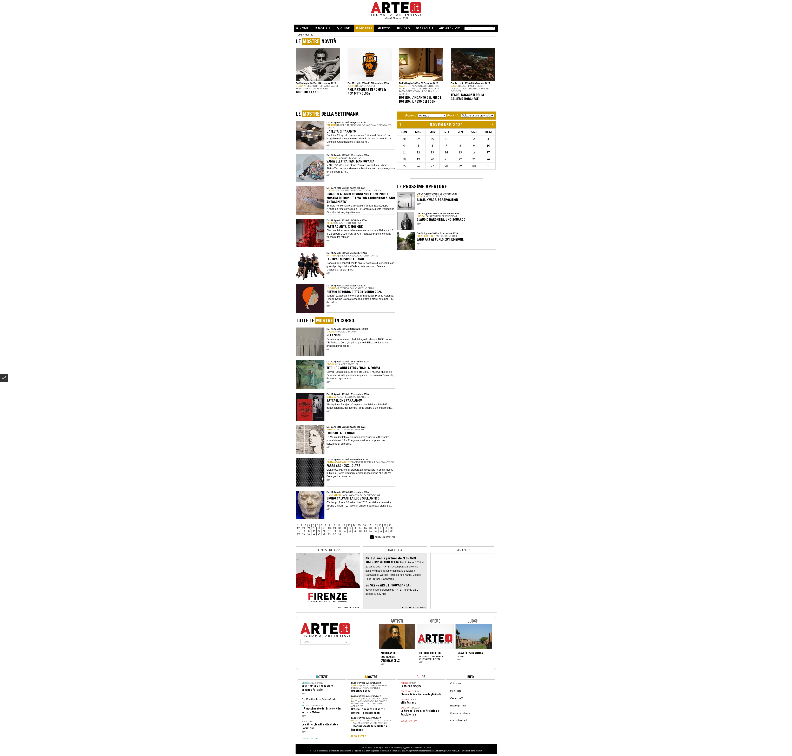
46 (324, 531)
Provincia (453, 115)
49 (339, 531)
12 (344, 525)
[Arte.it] (396, 8)
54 (365, 531)
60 (298, 534)
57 (381, 531)
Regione (410, 115)
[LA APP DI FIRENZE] (328, 608)
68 (339, 534)
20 (385, 525)
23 (303, 528)
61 (303, 534)
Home (304, 28)
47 (329, 531)
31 (345, 528)
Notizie (324, 28)
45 (319, 531)
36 (370, 528)
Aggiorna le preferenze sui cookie (417, 748)
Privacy (388, 748)
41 (298, 531)
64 (319, 534)
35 (365, 528)
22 (298, 528)
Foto (386, 28)
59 (391, 531)
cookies (397, 748)
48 (334, 531)
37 (376, 528)
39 (386, 528)
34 (360, 528)
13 (349, 525)
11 (339, 525)
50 (345, 531)
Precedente (401, 124)
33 (355, 528)
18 (375, 525)
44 (314, 531)
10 (333, 525)
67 (334, 534)
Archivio (452, 28)
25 (314, 528)
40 (391, 528)
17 (369, 525)
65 (324, 534)
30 (339, 528)
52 (355, 531)
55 (370, 531)
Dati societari (366, 748)
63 (314, 534)
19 (380, 525)
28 (329, 528)
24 (309, 528)
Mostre (365, 28)
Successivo (492, 124)
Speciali (426, 28)
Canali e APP (456, 698)
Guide (345, 28)
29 (334, 528)
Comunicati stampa (460, 713)
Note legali (378, 748)
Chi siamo (455, 683)
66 (329, 534)
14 (354, 525)
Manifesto (455, 690)
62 (309, 534)
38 (381, 528)
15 (359, 525)
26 (319, 528)
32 (350, 528)
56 (376, 531)
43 (309, 531)
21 (390, 525)
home (299, 34)
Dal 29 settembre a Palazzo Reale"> (321, 706)
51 (350, 531)
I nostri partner (458, 705)
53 (360, 531)
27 (324, 528)
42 (303, 531)
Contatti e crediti (459, 720)
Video (405, 28)
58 (386, 531)
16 (364, 525)
